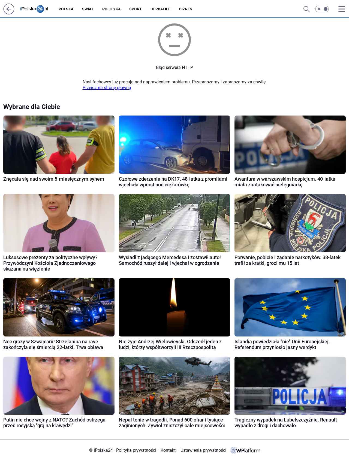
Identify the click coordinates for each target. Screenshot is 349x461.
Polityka (111, 9)
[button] (322, 9)
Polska (66, 9)
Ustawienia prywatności (202, 450)
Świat (88, 9)
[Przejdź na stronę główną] (8, 13)
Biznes (185, 9)
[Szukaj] (306, 9)
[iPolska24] (39, 9)
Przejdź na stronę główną (107, 87)
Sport (135, 9)
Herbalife (160, 9)
